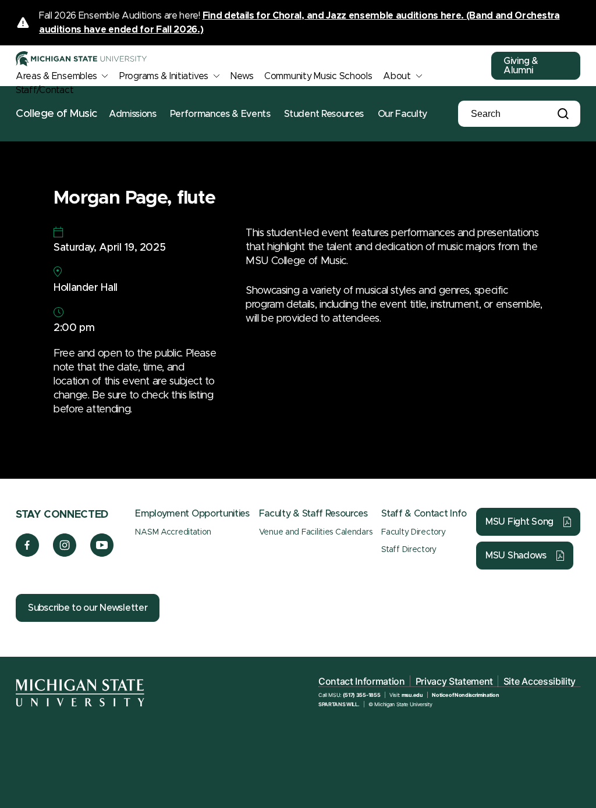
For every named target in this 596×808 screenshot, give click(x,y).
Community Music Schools (318, 76)
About (397, 76)
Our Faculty (402, 114)
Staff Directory (409, 550)
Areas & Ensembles (56, 76)
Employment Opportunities (192, 513)
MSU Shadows (516, 555)
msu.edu (412, 695)
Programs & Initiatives (163, 76)
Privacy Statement (455, 681)
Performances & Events (220, 114)
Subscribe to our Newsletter (87, 608)
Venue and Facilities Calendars (315, 532)
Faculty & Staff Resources (313, 513)
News (241, 76)
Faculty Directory (413, 532)
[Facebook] (27, 553)
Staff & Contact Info (424, 513)
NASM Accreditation (173, 532)
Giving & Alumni (520, 65)
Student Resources (324, 114)
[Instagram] (65, 553)
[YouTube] (102, 553)
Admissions (133, 114)
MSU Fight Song (519, 521)
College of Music (56, 113)
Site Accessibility (539, 681)
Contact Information (361, 681)
